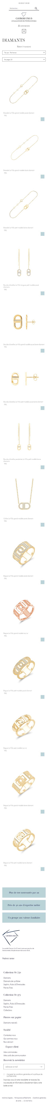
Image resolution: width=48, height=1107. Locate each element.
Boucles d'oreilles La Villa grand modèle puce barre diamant (23, 344)
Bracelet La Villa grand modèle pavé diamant (18, 113)
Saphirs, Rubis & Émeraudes (14, 984)
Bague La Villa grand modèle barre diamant (18, 805)
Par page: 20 (8, 59)
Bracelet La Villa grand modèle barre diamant (18, 170)
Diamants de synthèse (11, 981)
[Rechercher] (36, 8)
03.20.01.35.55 (24, 3)
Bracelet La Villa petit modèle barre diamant (18, 227)
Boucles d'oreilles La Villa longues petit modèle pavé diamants (21, 286)
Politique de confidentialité (23, 1098)
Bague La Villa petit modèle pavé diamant (17, 690)
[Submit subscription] (41, 1067)
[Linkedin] (4, 964)
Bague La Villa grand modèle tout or (15, 633)
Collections (7, 1010)
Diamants (7, 977)
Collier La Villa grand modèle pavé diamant (18, 518)
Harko (30, 1101)
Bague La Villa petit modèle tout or (15, 748)
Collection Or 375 (12, 995)
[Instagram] (15, 964)
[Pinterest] (26, 964)
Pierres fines (8, 987)
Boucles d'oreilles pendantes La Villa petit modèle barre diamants (22, 460)
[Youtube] (21, 964)
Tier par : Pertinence (10, 53)
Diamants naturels (10, 1022)
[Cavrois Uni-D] (24, 16)
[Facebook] (10, 964)
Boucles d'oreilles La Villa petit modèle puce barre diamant (23, 402)
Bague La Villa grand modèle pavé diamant (18, 576)
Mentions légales (7, 1098)
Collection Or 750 (12, 973)
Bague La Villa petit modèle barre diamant (17, 863)
